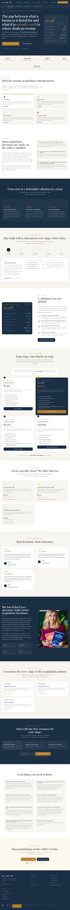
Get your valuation (63, 2)
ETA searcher (10, 6)
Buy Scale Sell (6, 2)
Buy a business (27, 2)
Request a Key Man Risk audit (10, 499)
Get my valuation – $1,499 (28, 859)
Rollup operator (28, 6)
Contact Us (16, 906)
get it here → (48, 455)
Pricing (32, 880)
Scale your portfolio (36, 2)
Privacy (39, 905)
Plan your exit (45, 2)
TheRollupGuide (53, 880)
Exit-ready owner (37, 6)
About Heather (53, 2)
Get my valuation (18, 408)
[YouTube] (10, 906)
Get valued (19, 2)
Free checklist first (27, 43)
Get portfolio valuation (8, 522)
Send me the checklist (43, 753)
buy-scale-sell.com (6, 884)
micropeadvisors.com (6, 893)
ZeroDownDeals (53, 882)
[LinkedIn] (7, 906)
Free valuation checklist (32, 262)
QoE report (33, 882)
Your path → (5, 106)
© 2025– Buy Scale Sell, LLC (30, 905)
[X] (5, 906)
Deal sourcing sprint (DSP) (32, 264)
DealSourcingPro (54, 877)
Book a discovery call (52, 447)
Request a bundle (18, 449)
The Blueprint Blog (6, 898)
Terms (44, 905)
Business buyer (19, 6)
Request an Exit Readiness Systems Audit (46, 499)
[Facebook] (2, 906)
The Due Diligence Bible (55, 885)
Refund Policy (5, 896)
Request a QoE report (52, 411)
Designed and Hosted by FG (53, 905)
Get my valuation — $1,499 (10, 43)
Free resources (34, 885)
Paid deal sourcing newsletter (33, 268)
